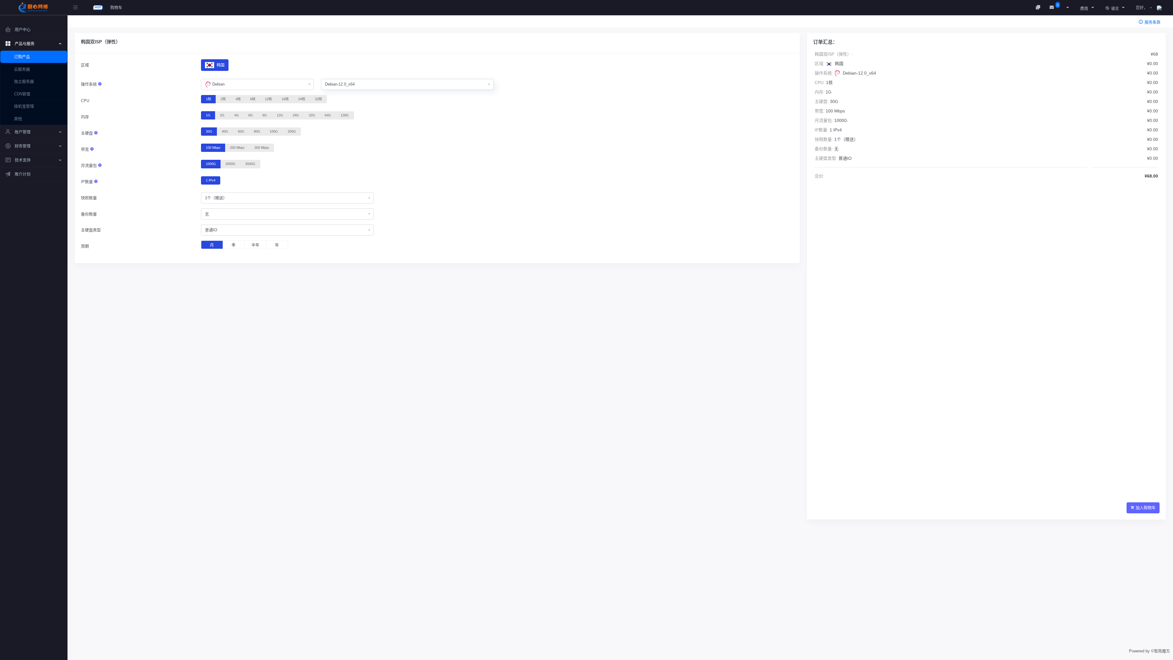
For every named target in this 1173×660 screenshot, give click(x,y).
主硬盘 (87, 133)
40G (225, 131)
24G (296, 115)
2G (222, 115)
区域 (85, 65)
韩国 (220, 65)
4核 (238, 99)
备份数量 (89, 214)
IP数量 (87, 181)
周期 (85, 246)
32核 (318, 99)
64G (328, 115)
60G (241, 131)
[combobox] (257, 84)
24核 (301, 99)
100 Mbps (213, 147)
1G (208, 115)
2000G (230, 164)
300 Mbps (261, 147)
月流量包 (89, 165)
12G (280, 115)
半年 (255, 245)
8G (264, 115)
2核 (223, 99)
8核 (252, 99)
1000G (211, 164)
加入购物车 (1146, 507)
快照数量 (89, 198)
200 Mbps (237, 147)
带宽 (85, 149)
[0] (1052, 7)
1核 (208, 99)
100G (274, 131)
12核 (268, 99)
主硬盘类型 (91, 230)
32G (312, 115)
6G (250, 115)
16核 (285, 99)
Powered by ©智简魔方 (1149, 651)
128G (345, 115)
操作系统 (89, 84)
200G (292, 131)
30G (209, 131)
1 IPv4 (210, 180)
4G (236, 115)
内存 (85, 117)
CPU (85, 100)
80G (257, 131)
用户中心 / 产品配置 (101, 23)
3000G (250, 164)
